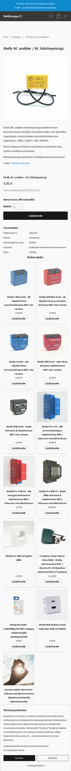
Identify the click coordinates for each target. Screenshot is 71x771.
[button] (12, 16)
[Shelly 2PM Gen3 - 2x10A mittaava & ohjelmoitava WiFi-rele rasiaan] (18, 407)
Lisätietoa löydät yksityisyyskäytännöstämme (26, 746)
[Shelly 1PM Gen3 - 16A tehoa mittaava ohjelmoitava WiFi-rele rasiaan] (52, 342)
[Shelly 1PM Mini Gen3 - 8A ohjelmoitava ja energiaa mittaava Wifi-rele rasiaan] (52, 277)
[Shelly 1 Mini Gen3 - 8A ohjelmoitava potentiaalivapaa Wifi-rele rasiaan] (18, 277)
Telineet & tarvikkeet (37, 37)
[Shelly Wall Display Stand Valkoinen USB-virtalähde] (52, 605)
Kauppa (17, 37)
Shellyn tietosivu (20, 163)
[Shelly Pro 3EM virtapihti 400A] (18, 536)
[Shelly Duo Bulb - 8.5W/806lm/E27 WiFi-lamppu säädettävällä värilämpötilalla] (18, 605)
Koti (5, 37)
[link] (35, 764)
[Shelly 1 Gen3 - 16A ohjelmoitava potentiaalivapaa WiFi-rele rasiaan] (18, 342)
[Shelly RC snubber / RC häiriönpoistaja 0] (36, 88)
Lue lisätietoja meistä (13, 750)
